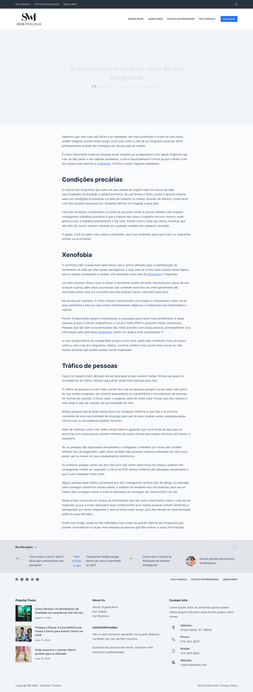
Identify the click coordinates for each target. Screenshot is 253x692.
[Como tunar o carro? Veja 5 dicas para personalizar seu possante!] (20, 561)
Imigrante (146, 87)
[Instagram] (27, 579)
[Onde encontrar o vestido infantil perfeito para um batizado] (23, 654)
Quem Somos (70, 4)
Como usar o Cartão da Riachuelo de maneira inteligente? (157, 561)
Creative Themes (50, 685)
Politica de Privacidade (46, 4)
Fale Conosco (22, 4)
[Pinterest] (32, 579)
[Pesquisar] (236, 4)
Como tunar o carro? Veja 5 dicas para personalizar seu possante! (46, 561)
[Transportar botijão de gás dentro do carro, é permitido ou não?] (77, 561)
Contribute (229, 19)
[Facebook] (16, 579)
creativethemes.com (193, 664)
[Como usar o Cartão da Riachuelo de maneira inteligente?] (134, 561)
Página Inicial (136, 19)
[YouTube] (37, 579)
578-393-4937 (190, 641)
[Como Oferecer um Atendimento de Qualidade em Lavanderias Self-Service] (23, 613)
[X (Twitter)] (22, 579)
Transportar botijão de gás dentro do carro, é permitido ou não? (103, 561)
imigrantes (104, 163)
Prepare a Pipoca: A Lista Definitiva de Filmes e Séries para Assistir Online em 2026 (59, 631)
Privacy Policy (229, 685)
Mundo (157, 87)
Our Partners (100, 616)
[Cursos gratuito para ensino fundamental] (191, 561)
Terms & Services (208, 685)
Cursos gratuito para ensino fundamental (217, 561)
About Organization (105, 607)
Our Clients (99, 611)
